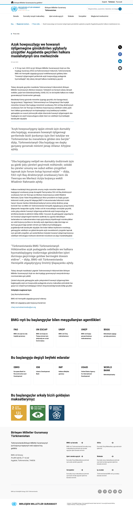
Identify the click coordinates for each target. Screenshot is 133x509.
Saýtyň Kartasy (71, 504)
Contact (69, 503)
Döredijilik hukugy (76, 503)
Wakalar (100, 456)
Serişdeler (70, 470)
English (104, 2)
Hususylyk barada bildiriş (108, 503)
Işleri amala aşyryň (73, 456)
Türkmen (111, 2)
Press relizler (37, 24)
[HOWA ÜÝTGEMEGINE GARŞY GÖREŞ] (38, 413)
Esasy (13, 24)
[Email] (120, 68)
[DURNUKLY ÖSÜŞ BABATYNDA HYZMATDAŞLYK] (57, 413)
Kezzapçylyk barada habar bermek (91, 503)
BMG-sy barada (72, 443)
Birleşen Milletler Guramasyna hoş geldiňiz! (28, 3)
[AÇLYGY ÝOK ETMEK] (19, 413)
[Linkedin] (120, 61)
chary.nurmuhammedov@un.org (23, 307)
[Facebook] (120, 54)
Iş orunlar (100, 470)
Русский (119, 2)
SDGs (99, 443)
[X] (120, 47)
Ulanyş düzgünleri (81, 504)
